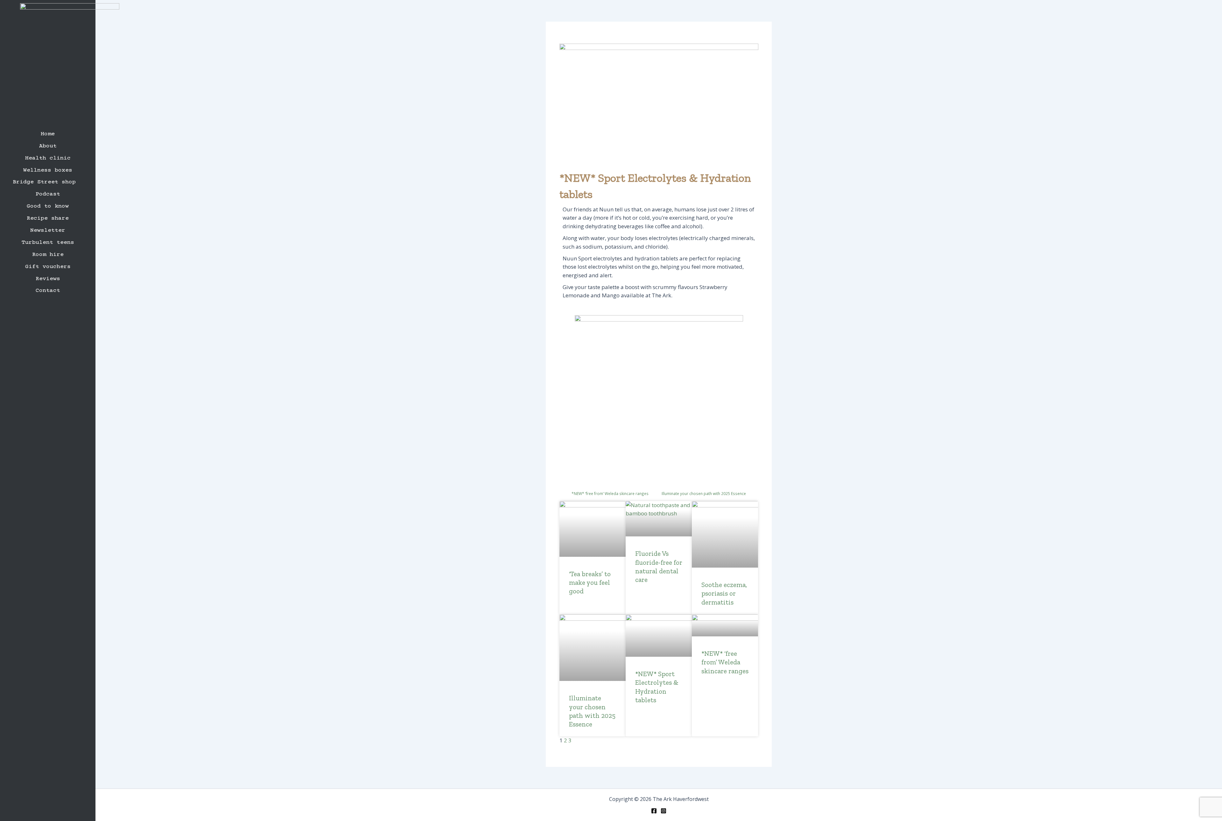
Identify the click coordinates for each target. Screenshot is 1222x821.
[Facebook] (654, 811)
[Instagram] (663, 811)
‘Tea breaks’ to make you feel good (590, 582)
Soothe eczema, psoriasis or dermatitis (724, 593)
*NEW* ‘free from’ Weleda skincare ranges (724, 662)
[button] (47, 182)
